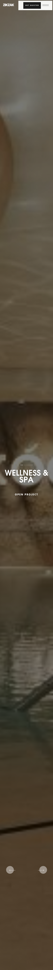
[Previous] (13, 872)
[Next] (40, 872)
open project (26, 495)
